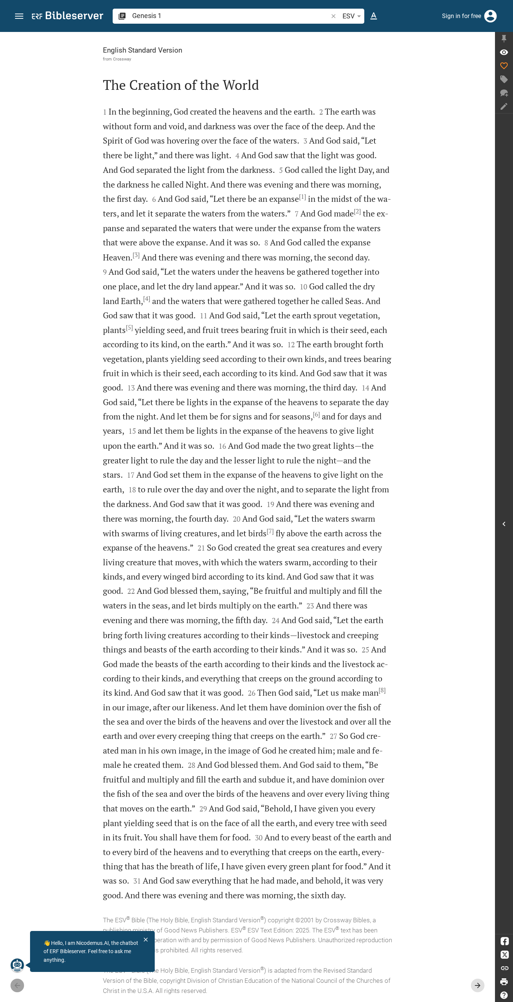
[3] (136, 255)
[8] (382, 690)
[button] (19, 16)
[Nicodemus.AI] (17, 965)
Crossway (122, 59)
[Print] (504, 981)
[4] (146, 298)
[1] (302, 196)
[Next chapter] (477, 985)
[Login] (490, 16)
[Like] (504, 66)
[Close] (145, 939)
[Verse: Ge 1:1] (504, 52)
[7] (270, 531)
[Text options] (373, 16)
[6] (316, 414)
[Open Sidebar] (504, 524)
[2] (357, 211)
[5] (129, 327)
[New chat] (504, 93)
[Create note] (504, 106)
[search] (230, 16)
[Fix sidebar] (504, 38)
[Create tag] (504, 79)
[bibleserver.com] (67, 17)
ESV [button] (349, 16)
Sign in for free (461, 16)
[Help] (504, 995)
